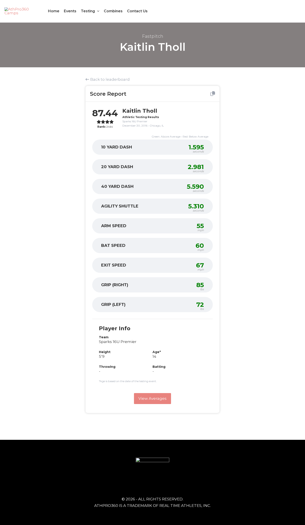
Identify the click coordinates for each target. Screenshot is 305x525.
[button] (97, 11)
